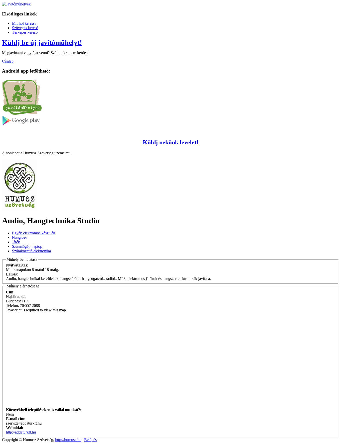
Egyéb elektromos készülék (33, 233)
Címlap (7, 61)
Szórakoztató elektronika (31, 251)
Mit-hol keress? (24, 23)
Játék (16, 242)
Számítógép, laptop (27, 246)
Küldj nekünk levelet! (170, 142)
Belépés (90, 440)
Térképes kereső (25, 32)
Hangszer (19, 237)
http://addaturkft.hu (21, 432)
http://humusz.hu (68, 440)
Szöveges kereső (25, 28)
